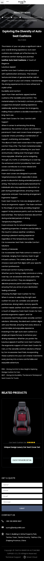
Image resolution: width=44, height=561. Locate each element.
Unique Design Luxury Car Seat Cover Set (22, 447)
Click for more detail (22, 460)
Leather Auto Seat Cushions (14, 60)
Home (6, 17)
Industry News (28, 17)
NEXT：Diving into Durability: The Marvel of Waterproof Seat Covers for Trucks (22, 376)
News (15, 17)
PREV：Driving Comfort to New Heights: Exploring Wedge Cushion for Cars (19, 370)
